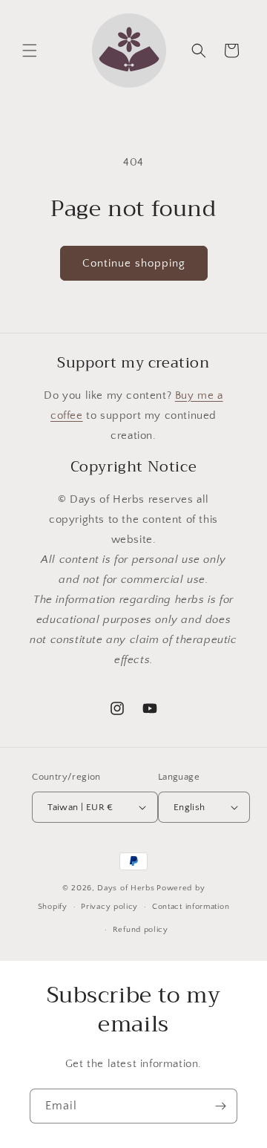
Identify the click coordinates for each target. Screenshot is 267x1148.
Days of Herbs (125, 888)
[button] (29, 50)
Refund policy (140, 929)
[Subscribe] (220, 1106)
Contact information (190, 906)
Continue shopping (133, 263)
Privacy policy (109, 906)
